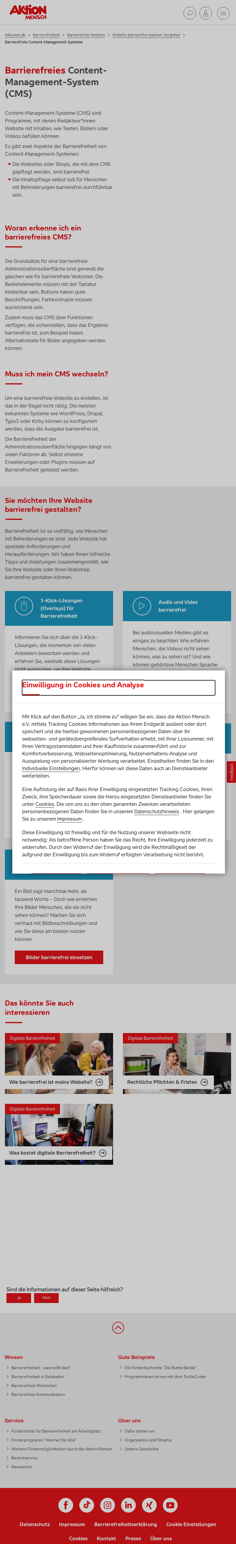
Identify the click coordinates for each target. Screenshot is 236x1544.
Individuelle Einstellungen (51, 768)
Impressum (69, 818)
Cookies (44, 804)
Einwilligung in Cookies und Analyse (83, 685)
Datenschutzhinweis (156, 811)
